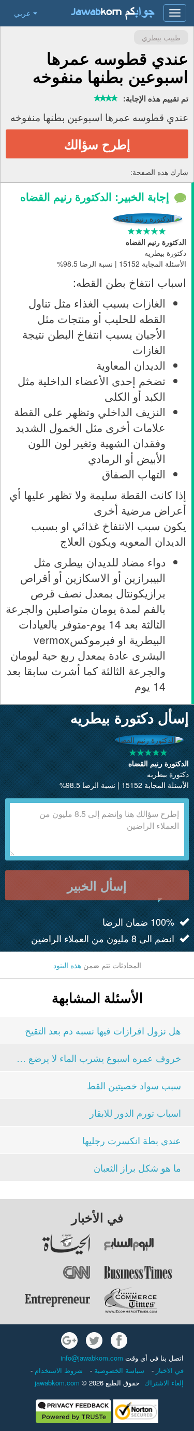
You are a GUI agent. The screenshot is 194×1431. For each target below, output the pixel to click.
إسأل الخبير (97, 885)
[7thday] (148, 1244)
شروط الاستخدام (58, 1370)
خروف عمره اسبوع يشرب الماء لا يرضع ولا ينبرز (97, 1057)
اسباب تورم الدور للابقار (135, 1112)
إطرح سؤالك (97, 144)
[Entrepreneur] (46, 1300)
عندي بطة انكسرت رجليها (131, 1140)
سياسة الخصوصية (118, 1370)
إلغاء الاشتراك (164, 1383)
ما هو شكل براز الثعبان (137, 1167)
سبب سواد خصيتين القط (134, 1085)
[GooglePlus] (69, 1340)
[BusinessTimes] (148, 1272)
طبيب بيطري (161, 37)
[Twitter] (94, 1340)
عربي (22, 13)
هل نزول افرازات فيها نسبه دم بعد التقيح (103, 1030)
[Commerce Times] (148, 1300)
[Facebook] (119, 1340)
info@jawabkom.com (92, 1358)
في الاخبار (169, 1370)
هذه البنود (67, 965)
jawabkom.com (57, 1383)
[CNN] (46, 1272)
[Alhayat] (46, 1244)
